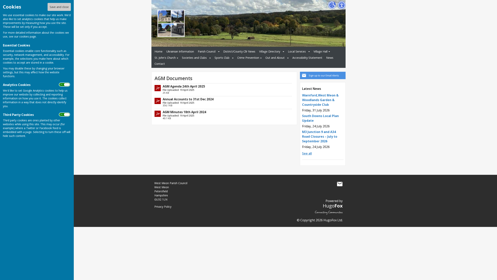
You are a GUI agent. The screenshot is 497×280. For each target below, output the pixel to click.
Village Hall (321, 51)
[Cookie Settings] (332, 5)
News (329, 58)
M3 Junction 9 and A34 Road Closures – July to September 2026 (319, 136)
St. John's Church (165, 58)
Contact (160, 64)
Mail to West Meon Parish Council (340, 184)
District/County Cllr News (239, 51)
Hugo (333, 205)
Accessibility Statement (307, 58)
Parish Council (206, 51)
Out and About (275, 58)
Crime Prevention (248, 58)
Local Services (297, 51)
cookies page (27, 36)
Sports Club (222, 58)
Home (158, 51)
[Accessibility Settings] (342, 5)
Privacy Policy (162, 206)
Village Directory (269, 51)
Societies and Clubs (194, 58)
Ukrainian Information (180, 51)
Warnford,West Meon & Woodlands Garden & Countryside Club (320, 100)
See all (307, 153)
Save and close (59, 7)
